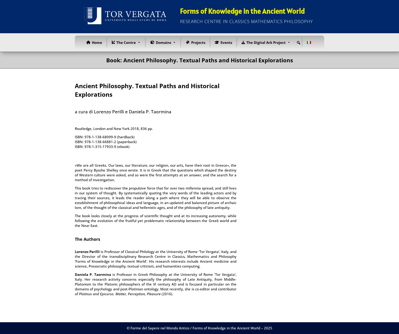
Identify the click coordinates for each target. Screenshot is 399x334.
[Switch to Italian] (309, 42)
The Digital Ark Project (266, 42)
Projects (198, 42)
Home (97, 42)
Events (226, 42)
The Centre (126, 42)
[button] (298, 42)
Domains (163, 42)
